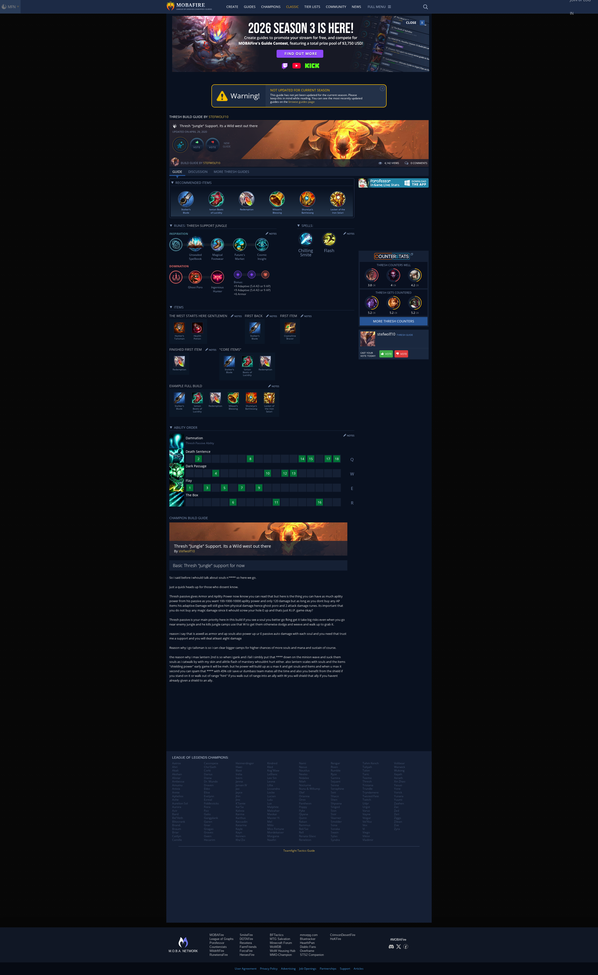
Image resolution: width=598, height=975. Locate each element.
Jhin (238, 796)
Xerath (398, 778)
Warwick (399, 767)
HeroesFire (247, 955)
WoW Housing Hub (282, 951)
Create (232, 6)
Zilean (398, 822)
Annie (176, 792)
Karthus (241, 818)
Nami (302, 763)
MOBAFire (217, 935)
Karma (240, 814)
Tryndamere (371, 792)
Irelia (239, 774)
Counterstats (218, 947)
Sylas (334, 836)
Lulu (270, 800)
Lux (269, 803)
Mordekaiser (275, 832)
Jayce (239, 792)
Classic (292, 6)
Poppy (303, 807)
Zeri (396, 814)
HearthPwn (307, 943)
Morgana (273, 836)
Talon (366, 770)
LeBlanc (272, 774)
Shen (334, 800)
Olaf (301, 792)
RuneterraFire (219, 955)
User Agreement (245, 969)
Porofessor (217, 943)
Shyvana (336, 803)
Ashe (175, 800)
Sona (334, 825)
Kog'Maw (273, 770)
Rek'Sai (303, 829)
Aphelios (177, 796)
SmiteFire (246, 935)
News (356, 6)
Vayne (366, 814)
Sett (333, 792)
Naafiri (271, 840)
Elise (207, 792)
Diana (208, 778)
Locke (271, 792)
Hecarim (209, 840)
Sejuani (335, 781)
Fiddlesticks (211, 803)
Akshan (177, 774)
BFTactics (277, 935)
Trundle (368, 789)
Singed (335, 807)
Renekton (305, 840)
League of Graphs (222, 939)
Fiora (207, 807)
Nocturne (305, 785)
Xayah (398, 774)
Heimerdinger (245, 763)
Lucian (271, 796)
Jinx (238, 800)
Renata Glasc (307, 836)
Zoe (396, 825)
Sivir (333, 814)
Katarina (241, 825)
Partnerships (328, 969)
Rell (301, 832)
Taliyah (367, 767)
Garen (208, 822)
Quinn (303, 818)
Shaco (335, 796)
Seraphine (337, 789)
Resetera (246, 943)
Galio (207, 814)
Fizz (206, 811)
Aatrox (176, 763)
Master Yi (273, 818)
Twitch (367, 800)
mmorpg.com (309, 935)
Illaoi (239, 770)
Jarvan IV (241, 785)
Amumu (177, 785)
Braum (176, 829)
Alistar (176, 778)
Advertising (288, 969)
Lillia (270, 785)
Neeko (303, 774)
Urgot (366, 807)
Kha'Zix (240, 840)
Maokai (272, 814)
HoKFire (335, 939)
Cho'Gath (210, 767)
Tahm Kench (371, 763)
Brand (176, 825)
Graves (208, 832)
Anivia (176, 789)
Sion (333, 811)
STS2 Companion (312, 955)
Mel (269, 822)
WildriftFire (217, 951)
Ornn (302, 800)
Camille (177, 840)
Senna (335, 785)
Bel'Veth (177, 818)
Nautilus (304, 770)
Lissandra (273, 789)
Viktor (366, 836)
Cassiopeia (211, 763)
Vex (365, 825)
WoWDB (275, 947)
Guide (177, 171)
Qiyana (303, 814)
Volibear (399, 763)
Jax (237, 789)
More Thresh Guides (231, 171)
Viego (366, 832)
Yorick (398, 792)
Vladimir (368, 840)
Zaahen (399, 803)
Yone (397, 789)
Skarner (336, 818)
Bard (175, 814)
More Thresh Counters (393, 321)
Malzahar (273, 811)
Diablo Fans (308, 947)
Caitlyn (176, 836)
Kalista (240, 811)
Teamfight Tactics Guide (299, 851)
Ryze (334, 774)
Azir (174, 811)
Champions (271, 6)
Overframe (307, 951)
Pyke (302, 811)
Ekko (207, 789)
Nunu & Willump (309, 789)
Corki (207, 770)
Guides (250, 6)
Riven (334, 767)
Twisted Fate (371, 796)
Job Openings (307, 969)
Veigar (367, 818)
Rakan (303, 822)
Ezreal (208, 800)
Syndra (335, 840)
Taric (366, 774)
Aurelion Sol (180, 803)
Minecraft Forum (281, 943)
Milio (270, 825)
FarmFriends (248, 947)
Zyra (397, 829)
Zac (396, 807)
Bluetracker (307, 939)
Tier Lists (312, 6)
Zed (396, 811)
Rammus (304, 825)
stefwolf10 (218, 116)
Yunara (398, 796)
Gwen (207, 836)
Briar (175, 832)
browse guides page (301, 102)
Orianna (304, 796)
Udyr (366, 803)
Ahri (175, 767)
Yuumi (398, 800)
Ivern (239, 778)
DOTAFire (246, 939)
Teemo (367, 778)
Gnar (207, 825)
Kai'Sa (240, 807)
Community (336, 6)
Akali (175, 770)
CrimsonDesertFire (342, 935)
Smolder (336, 822)
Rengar (335, 763)
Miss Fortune (275, 829)
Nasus (303, 767)
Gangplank (211, 818)
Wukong (399, 770)
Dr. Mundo (211, 781)
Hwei (239, 767)
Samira (335, 778)
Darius (208, 774)
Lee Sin (272, 778)
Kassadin (241, 822)
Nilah (302, 781)
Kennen (241, 836)
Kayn (239, 832)
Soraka (335, 829)
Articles (358, 969)
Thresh (367, 781)
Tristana (368, 785)
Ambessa (178, 781)
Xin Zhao (399, 781)
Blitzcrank (178, 822)
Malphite (273, 807)
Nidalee (304, 778)
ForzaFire (246, 951)
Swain (334, 832)
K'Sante (241, 803)
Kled (270, 767)
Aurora (176, 807)
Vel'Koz (367, 822)
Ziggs (397, 818)
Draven (209, 785)
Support (345, 969)
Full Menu (377, 6)
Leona (271, 781)
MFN (12, 6)
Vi (364, 829)
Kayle (239, 829)
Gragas (209, 829)
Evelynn (209, 796)
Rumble (336, 770)
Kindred (272, 763)
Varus (366, 811)
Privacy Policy (269, 969)
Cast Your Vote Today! (368, 354)
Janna (239, 781)
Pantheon (305, 803)
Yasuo (398, 785)
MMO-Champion (281, 955)
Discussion (198, 171)
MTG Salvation (280, 939)
